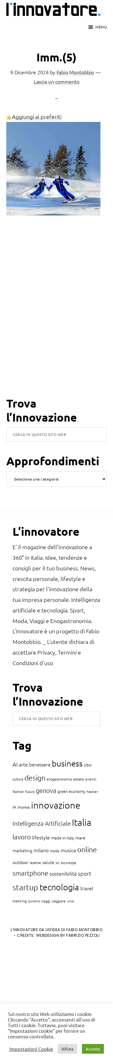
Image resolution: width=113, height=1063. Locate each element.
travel (86, 888)
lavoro (22, 837)
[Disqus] (56, 315)
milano (41, 850)
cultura (18, 778)
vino (70, 900)
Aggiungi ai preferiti (37, 116)
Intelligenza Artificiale (42, 823)
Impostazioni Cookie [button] (31, 1049)
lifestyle (41, 837)
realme (35, 862)
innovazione (55, 805)
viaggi (45, 900)
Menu (101, 26)
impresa (23, 806)
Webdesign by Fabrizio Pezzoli (68, 935)
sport (84, 873)
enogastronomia (59, 778)
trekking (20, 900)
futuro (30, 791)
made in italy (62, 838)
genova (46, 790)
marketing (22, 850)
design (35, 777)
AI (15, 764)
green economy (71, 791)
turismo (34, 900)
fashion (18, 791)
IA (14, 807)
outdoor (20, 862)
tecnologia (59, 887)
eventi (90, 778)
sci (58, 862)
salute (48, 862)
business (67, 763)
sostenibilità (63, 873)
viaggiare (58, 900)
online (87, 849)
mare (80, 837)
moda (54, 850)
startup (25, 887)
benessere (40, 764)
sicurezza (68, 862)
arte (23, 764)
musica (68, 850)
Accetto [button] (93, 1048)
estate (78, 778)
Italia (81, 822)
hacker (92, 791)
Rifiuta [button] (67, 1048)
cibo (88, 765)
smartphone (30, 873)
